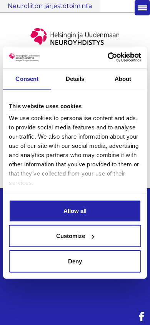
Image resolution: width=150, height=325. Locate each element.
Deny (75, 261)
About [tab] (123, 78)
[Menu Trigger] (142, 7)
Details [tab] (75, 78)
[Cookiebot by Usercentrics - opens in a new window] (108, 57)
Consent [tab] (26, 78)
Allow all (75, 210)
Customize (70, 236)
